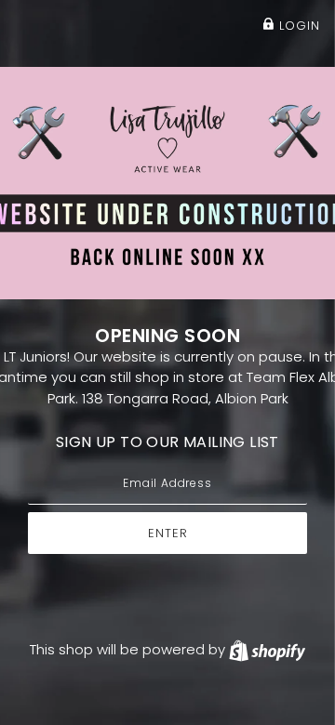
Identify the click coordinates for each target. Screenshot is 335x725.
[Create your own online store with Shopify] (267, 649)
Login (297, 25)
